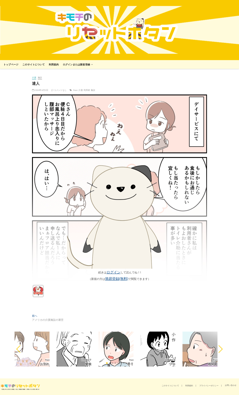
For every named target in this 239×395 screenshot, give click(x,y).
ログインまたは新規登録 (76, 64)
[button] (18, 349)
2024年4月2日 (41, 90)
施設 (40, 77)
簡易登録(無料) (116, 278)
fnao (75, 90)
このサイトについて (33, 64)
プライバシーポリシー (209, 385)
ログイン (114, 272)
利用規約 (54, 64)
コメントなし (60, 90)
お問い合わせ (230, 385)
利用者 (87, 90)
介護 (34, 77)
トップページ (10, 64)
